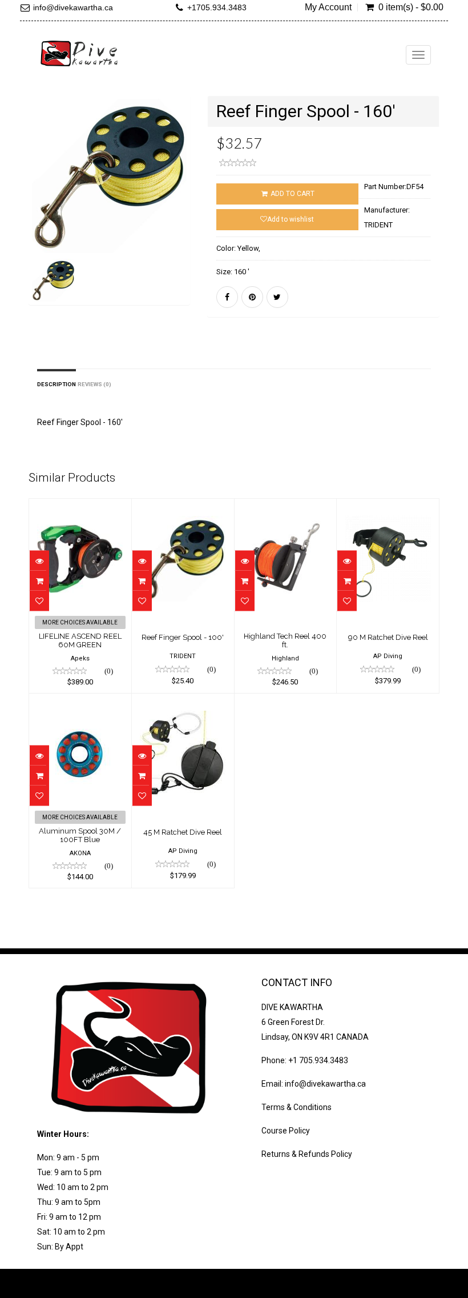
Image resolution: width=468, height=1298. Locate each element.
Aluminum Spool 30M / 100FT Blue (80, 835)
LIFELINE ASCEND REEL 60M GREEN (80, 640)
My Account (328, 7)
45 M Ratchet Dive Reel (182, 832)
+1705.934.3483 (217, 7)
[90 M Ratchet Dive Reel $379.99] (387, 506)
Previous (37, 217)
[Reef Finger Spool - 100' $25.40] (182, 506)
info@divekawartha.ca (73, 7)
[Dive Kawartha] (80, 53)
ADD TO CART (291, 194)
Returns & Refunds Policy (306, 1154)
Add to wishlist (290, 219)
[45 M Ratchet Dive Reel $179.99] (182, 701)
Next (184, 217)
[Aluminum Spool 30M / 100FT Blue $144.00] (80, 701)
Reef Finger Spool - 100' (183, 637)
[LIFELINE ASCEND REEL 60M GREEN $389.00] (80, 506)
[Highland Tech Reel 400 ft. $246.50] (285, 506)
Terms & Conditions (296, 1107)
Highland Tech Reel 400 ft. (285, 640)
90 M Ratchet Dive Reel (388, 637)
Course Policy (285, 1130)
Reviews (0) (94, 384)
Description (56, 384)
